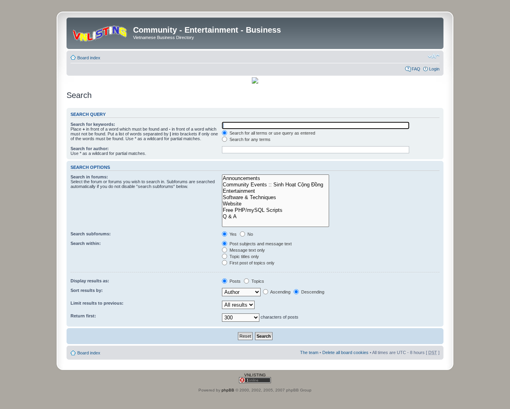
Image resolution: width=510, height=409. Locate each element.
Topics (257, 281)
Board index (88, 57)
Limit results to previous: (97, 303)
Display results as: (90, 280)
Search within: (86, 243)
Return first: (83, 315)
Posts (234, 281)
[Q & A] (275, 216)
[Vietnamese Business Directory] (101, 32)
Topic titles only (243, 256)
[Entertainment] (275, 191)
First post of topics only (251, 262)
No (249, 234)
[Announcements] (275, 178)
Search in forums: (89, 176)
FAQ (416, 69)
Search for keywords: (93, 124)
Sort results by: (87, 290)
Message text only (246, 250)
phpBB (228, 390)
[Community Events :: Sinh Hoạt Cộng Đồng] (275, 185)
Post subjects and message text (260, 243)
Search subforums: (91, 233)
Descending (312, 292)
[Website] (275, 204)
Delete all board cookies (345, 352)
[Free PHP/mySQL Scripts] (275, 210)
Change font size (433, 56)
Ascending (279, 292)
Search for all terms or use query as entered (271, 133)
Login (434, 69)
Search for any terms (249, 139)
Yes (232, 234)
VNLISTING (255, 375)
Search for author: (90, 148)
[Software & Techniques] (275, 197)
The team (309, 352)
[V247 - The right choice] (255, 82)
